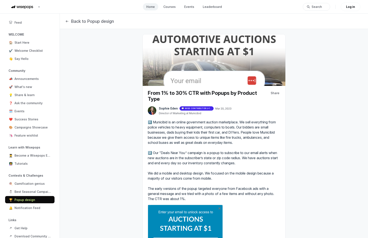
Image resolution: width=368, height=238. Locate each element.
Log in (350, 7)
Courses (169, 7)
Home (150, 7)
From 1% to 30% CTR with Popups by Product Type (202, 96)
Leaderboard (212, 7)
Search (317, 7)
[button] (30, 42)
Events (189, 7)
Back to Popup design (92, 21)
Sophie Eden (168, 108)
